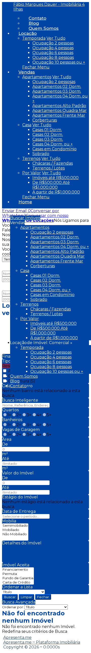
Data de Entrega (19, 511)
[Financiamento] (18, 569)
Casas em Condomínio (54, 149)
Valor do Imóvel (18, 473)
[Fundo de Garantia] (18, 578)
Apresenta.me (17, 637)
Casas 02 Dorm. (47, 134)
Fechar (43, 597)
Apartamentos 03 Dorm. (56, 91)
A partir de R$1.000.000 (56, 192)
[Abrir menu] (1, 210)
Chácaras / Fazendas (52, 163)
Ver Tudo (56, 38)
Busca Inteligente (20, 400)
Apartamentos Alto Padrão (59, 105)
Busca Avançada (18, 602)
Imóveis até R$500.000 (55, 177)
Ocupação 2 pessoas (53, 43)
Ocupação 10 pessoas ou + (58, 62)
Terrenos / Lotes (48, 168)
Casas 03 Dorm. (47, 139)
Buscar (10, 597)
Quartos (10, 409)
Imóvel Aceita (15, 565)
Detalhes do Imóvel (21, 543)
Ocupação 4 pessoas (53, 47)
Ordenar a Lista (17, 587)
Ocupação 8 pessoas (53, 57)
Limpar (26, 597)
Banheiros (12, 419)
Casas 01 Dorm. (47, 129)
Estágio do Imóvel (20, 497)
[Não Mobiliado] (15, 534)
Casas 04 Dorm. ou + (52, 144)
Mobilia (9, 521)
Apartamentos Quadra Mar (59, 110)
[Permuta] (18, 574)
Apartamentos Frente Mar (58, 115)
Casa (26, 125)
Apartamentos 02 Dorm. (56, 86)
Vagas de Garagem (21, 429)
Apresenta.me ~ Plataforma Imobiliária (41, 642)
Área (6, 439)
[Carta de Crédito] (18, 582)
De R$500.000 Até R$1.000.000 (51, 185)
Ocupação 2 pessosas (53, 81)
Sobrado (40, 153)
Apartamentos (36, 77)
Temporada (34, 38)
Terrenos (31, 158)
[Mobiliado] (15, 530)
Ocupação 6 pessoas (52, 52)
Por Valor (31, 173)
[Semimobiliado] (15, 525)
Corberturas (44, 120)
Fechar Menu (36, 67)
